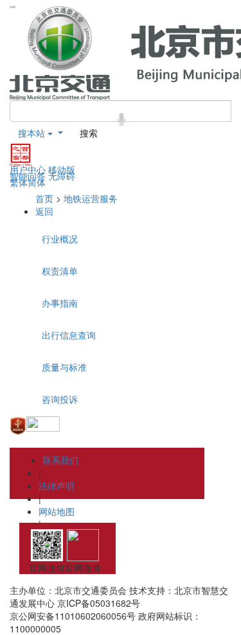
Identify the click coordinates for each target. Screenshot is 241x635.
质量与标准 (64, 366)
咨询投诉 (60, 399)
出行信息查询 (69, 334)
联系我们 (60, 459)
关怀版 (12, 7)
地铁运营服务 (91, 198)
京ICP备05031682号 (98, 603)
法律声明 (57, 485)
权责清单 (60, 270)
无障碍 (61, 175)
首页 (44, 198)
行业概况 (60, 238)
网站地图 (57, 511)
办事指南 (60, 302)
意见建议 (57, 536)
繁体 (19, 182)
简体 (37, 182)
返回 (44, 211)
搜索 (89, 132)
